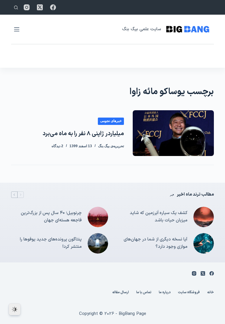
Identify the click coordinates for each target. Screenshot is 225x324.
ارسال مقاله (120, 292)
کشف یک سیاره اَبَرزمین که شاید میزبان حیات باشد (159, 217)
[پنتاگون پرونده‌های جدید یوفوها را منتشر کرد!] (98, 243)
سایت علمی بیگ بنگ (141, 29)
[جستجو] (16, 7)
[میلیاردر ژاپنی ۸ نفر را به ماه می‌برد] (173, 133)
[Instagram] (27, 7)
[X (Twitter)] (40, 7)
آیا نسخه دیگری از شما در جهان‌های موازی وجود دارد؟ (156, 243)
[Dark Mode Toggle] (15, 309)
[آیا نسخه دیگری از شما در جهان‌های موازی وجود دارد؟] (203, 243)
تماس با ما (143, 292)
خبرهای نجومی (111, 121)
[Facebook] (53, 7)
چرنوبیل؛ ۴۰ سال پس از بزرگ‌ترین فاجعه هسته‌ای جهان (51, 217)
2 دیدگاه (57, 146)
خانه (210, 292)
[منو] (16, 29)
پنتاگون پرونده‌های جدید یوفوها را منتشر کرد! (51, 243)
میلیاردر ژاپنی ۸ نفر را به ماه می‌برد (83, 133)
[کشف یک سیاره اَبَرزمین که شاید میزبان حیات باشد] (203, 217)
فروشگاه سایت (189, 292)
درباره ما (165, 292)
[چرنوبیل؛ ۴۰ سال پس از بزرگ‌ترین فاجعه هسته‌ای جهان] (98, 217)
